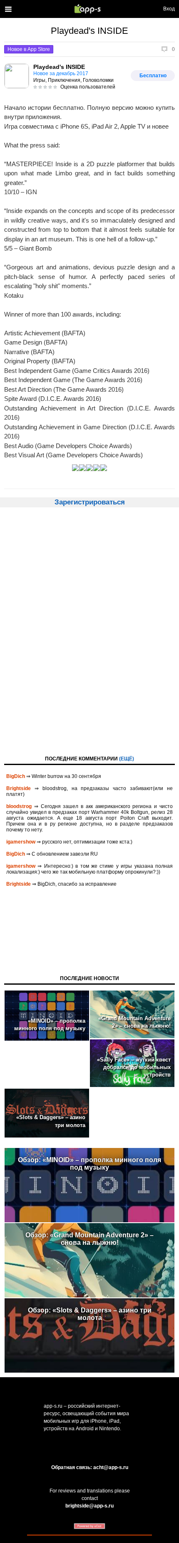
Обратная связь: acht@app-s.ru (89, 1467)
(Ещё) (126, 759)
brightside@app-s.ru (89, 1506)
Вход (169, 9)
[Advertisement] (89, 630)
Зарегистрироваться (90, 502)
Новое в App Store (28, 49)
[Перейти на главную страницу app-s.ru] (89, 9)
